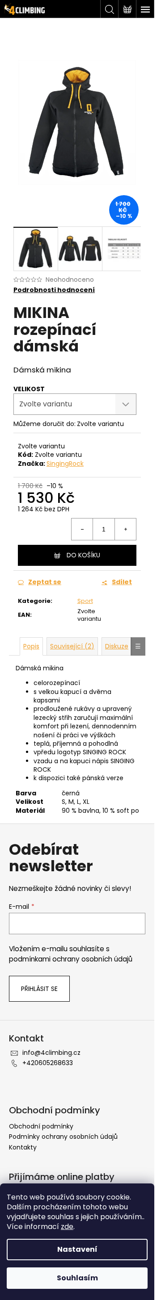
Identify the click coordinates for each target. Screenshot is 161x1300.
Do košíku (83, 555)
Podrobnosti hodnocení (54, 290)
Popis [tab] (31, 646)
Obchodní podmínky (41, 1126)
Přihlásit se (39, 988)
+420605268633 (47, 1062)
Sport (85, 601)
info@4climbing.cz (51, 1052)
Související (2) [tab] (72, 646)
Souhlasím (77, 1278)
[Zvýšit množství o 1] (125, 529)
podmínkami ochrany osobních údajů (70, 959)
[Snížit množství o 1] (82, 529)
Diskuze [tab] (116, 646)
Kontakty (23, 1147)
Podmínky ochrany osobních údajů (63, 1136)
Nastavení (77, 1249)
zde (67, 1226)
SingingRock (65, 463)
